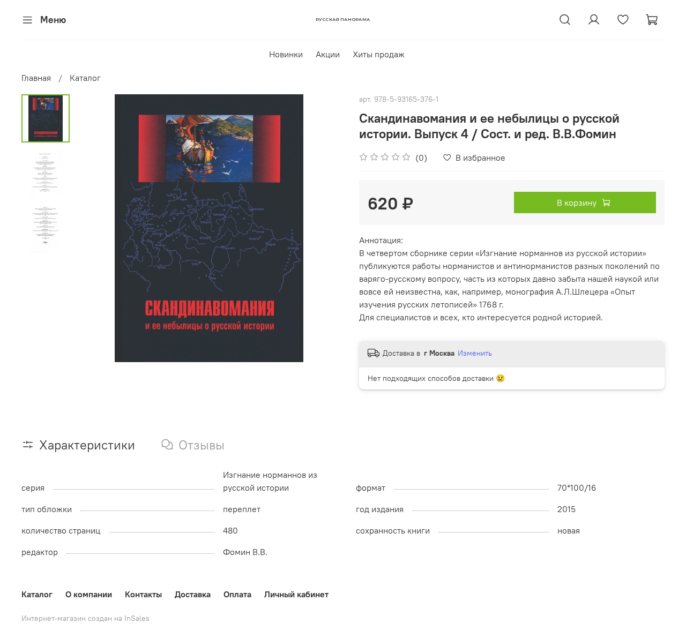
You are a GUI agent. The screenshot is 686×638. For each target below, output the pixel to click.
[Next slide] (321, 228)
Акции (328, 54)
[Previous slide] (96, 228)
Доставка (193, 594)
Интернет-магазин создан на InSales (85, 618)
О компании (88, 594)
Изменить (475, 353)
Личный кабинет (296, 594)
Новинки (286, 54)
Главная (36, 77)
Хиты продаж (379, 54)
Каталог (85, 77)
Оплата (237, 594)
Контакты (143, 594)
